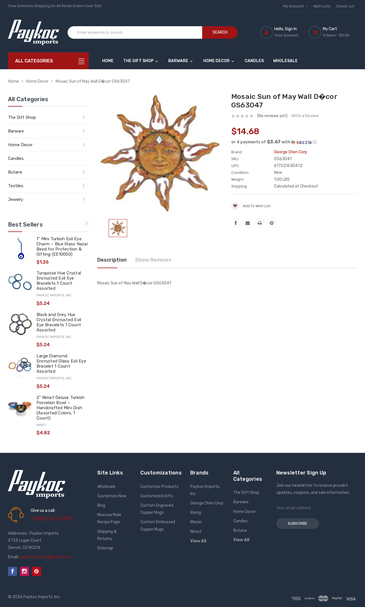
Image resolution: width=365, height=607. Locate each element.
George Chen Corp (206, 503)
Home (107, 60)
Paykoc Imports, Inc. (205, 490)
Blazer (196, 522)
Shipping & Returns (107, 535)
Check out (345, 6)
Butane (15, 172)
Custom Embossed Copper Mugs (157, 525)
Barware (178, 60)
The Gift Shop (138, 60)
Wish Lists (321, 6)
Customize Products (159, 486)
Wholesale (285, 60)
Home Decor (216, 60)
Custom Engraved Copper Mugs (156, 509)
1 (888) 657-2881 (51, 519)
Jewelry (15, 199)
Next (87, 223)
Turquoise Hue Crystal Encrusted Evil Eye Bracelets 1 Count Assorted (58, 280)
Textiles (15, 185)
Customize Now (111, 496)
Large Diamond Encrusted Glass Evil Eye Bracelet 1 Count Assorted (61, 363)
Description (112, 260)
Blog (101, 505)
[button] (294, 142)
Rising (195, 512)
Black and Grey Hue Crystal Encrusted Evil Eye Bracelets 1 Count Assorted (58, 322)
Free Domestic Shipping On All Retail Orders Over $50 (55, 6)
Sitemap (105, 548)
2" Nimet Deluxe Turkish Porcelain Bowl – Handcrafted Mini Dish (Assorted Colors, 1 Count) (60, 408)
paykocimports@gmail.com (45, 557)
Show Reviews (153, 260)
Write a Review (305, 115)
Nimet (196, 531)
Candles (254, 60)
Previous (78, 223)
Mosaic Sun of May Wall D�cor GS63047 (93, 81)
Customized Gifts (156, 496)
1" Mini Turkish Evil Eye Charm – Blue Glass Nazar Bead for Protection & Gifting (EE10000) (62, 246)
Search (220, 32)
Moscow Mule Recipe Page (109, 518)
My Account (294, 6)
